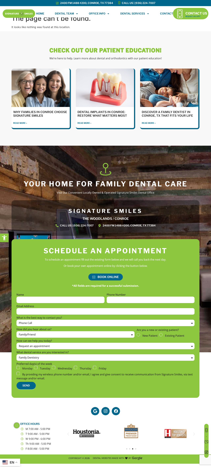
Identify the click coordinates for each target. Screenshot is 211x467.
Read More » (20, 123)
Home (40, 13)
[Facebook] (116, 411)
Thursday (85, 368)
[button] (4, 238)
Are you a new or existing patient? (158, 330)
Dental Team (64, 13)
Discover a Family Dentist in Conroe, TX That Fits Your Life (167, 113)
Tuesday (45, 368)
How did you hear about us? (33, 329)
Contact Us (196, 13)
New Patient (150, 335)
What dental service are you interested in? (42, 352)
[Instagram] (105, 411)
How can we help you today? (34, 341)
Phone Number (116, 294)
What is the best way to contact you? (39, 318)
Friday (102, 368)
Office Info (97, 13)
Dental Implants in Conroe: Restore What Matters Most (102, 113)
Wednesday (65, 368)
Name (20, 294)
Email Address (25, 306)
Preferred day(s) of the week (34, 364)
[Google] (95, 411)
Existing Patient (174, 335)
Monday (27, 368)
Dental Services (132, 13)
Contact (166, 13)
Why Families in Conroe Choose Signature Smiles (40, 113)
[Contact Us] (179, 13)
